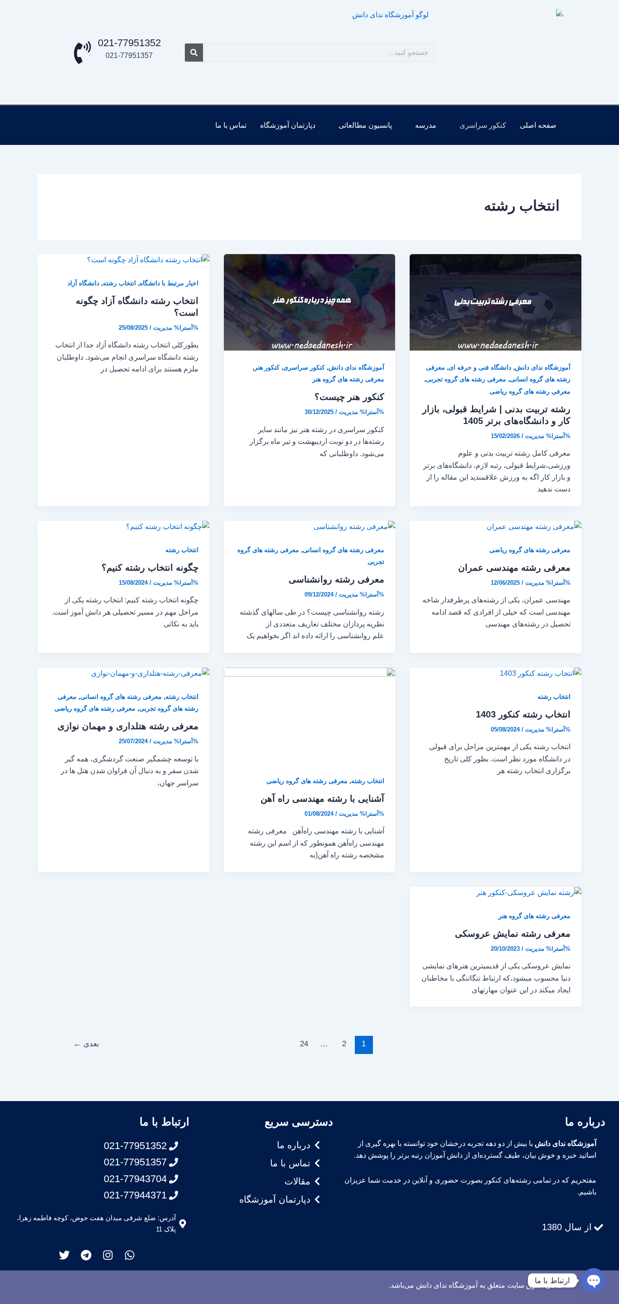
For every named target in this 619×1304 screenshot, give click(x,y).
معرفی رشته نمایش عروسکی (513, 933)
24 (304, 1043)
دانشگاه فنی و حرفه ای (480, 367)
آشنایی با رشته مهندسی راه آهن (322, 799)
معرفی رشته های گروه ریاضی (530, 391)
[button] (478, 125)
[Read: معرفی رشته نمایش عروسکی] (528, 892)
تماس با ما (231, 125)
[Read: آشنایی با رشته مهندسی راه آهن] (310, 715)
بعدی (86, 1043)
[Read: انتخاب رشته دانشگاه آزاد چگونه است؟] (148, 260)
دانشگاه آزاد (83, 283)
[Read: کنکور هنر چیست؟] (310, 302)
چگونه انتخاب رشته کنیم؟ (150, 568)
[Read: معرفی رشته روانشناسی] (354, 526)
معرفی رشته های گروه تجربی (466, 379)
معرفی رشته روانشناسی (336, 579)
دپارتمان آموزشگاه (287, 125)
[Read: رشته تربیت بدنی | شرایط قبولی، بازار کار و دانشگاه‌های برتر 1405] (495, 302)
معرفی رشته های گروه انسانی (343, 549)
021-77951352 (129, 42)
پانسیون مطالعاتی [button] (365, 125)
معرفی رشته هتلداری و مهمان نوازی (128, 726)
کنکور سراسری (304, 367)
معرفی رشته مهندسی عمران (514, 568)
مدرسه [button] (425, 125)
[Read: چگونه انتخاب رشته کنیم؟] (167, 526)
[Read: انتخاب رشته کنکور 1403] (540, 673)
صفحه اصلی (538, 125)
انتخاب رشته (119, 283)
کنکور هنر (267, 367)
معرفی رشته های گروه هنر (348, 379)
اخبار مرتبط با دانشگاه (169, 283)
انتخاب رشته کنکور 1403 (523, 714)
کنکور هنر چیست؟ (349, 397)
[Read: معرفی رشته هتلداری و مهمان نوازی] (150, 673)
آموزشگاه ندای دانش (543, 367)
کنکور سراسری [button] (482, 125)
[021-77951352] (82, 52)
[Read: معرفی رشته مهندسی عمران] (534, 526)
